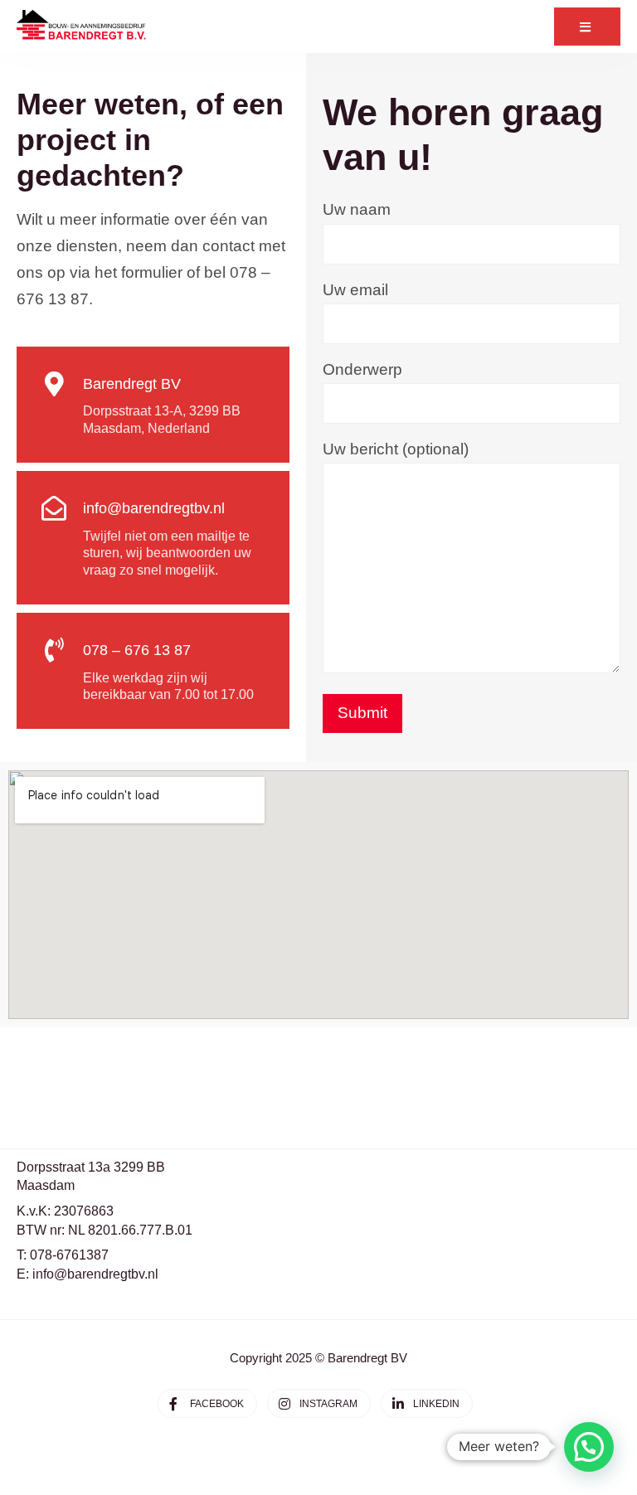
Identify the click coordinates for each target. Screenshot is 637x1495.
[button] (589, 1447)
